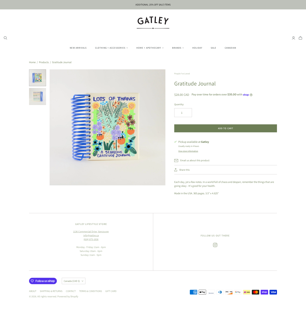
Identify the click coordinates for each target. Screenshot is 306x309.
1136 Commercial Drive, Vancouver (91, 231)
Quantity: (179, 104)
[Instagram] (215, 245)
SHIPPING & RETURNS (51, 291)
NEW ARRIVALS (78, 47)
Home (32, 62)
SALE (213, 47)
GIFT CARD (111, 291)
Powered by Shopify (67, 296)
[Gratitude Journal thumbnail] (37, 77)
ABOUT (32, 291)
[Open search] (5, 38)
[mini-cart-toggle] (300, 38)
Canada (72, 281)
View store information (188, 151)
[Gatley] (153, 22)
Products (44, 62)
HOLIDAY (197, 47)
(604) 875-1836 (91, 239)
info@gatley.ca (91, 235)
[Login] (293, 38)
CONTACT (71, 291)
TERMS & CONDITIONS (90, 291)
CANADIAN (230, 47)
